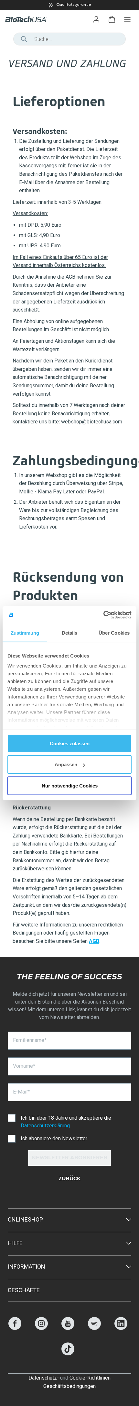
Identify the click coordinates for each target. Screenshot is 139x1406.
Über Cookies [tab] (114, 632)
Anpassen (66, 764)
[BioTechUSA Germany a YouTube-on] (67, 1328)
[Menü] (127, 19)
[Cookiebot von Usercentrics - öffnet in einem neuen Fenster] (103, 615)
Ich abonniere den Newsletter (54, 1138)
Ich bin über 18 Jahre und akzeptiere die (66, 1122)
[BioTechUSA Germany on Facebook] (14, 1328)
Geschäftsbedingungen (69, 1386)
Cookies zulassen (70, 743)
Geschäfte (24, 1290)
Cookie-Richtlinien (90, 1378)
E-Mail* (21, 1092)
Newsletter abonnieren (70, 1158)
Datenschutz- (43, 1378)
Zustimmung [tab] (25, 632)
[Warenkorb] (112, 19)
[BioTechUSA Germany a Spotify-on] (94, 1328)
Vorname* (24, 1066)
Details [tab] (70, 632)
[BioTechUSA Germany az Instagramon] (41, 1328)
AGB (94, 941)
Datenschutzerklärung (45, 1126)
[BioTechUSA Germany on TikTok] (67, 1353)
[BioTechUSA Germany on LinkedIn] (120, 1328)
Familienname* (30, 1040)
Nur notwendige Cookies (70, 785)
